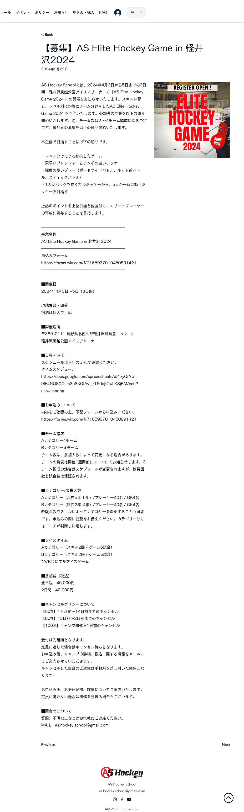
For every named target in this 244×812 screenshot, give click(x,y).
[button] (61, 12)
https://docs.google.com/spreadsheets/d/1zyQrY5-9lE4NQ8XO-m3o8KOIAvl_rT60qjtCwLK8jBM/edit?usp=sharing (89, 384)
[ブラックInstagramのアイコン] (114, 799)
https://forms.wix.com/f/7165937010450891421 (89, 263)
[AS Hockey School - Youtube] (129, 799)
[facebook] (122, 799)
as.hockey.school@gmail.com (82, 725)
